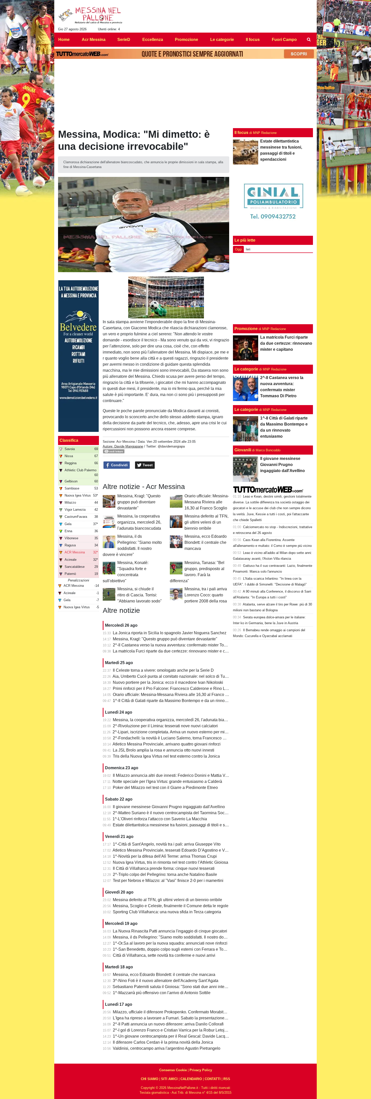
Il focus (241, 132)
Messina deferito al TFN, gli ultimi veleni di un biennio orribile (206, 522)
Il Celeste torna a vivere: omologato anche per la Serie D (163, 670)
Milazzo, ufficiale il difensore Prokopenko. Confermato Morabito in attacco (178, 1012)
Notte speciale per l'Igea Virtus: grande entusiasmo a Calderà (167, 781)
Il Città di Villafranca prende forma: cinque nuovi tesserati (164, 868)
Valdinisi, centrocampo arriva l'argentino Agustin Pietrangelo (166, 1048)
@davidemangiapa (171, 446)
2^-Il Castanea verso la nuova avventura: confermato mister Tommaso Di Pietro (183, 645)
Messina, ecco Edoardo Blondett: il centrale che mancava (205, 542)
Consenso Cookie (173, 1070)
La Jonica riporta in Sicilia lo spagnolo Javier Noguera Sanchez (169, 633)
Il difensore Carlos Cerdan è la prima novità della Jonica (163, 1042)
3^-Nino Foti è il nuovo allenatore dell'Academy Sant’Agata (165, 980)
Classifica (69, 440)
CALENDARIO (191, 1079)
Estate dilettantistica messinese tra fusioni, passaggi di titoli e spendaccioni (180, 825)
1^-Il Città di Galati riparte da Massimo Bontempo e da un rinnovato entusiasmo (183, 700)
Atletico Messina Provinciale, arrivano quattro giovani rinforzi (167, 744)
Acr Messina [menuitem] (93, 39)
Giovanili (242, 450)
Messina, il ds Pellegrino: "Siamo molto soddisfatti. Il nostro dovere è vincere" (181, 937)
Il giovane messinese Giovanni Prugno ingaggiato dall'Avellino (169, 807)
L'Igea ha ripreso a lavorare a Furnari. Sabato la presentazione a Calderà (178, 1018)
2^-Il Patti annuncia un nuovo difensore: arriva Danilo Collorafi (168, 1024)
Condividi (119, 465)
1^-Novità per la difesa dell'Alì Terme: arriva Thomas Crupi (165, 856)
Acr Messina (125, 441)
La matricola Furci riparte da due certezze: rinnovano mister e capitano (175, 651)
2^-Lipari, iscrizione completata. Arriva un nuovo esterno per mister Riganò (179, 732)
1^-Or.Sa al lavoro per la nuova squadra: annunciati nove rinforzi (170, 943)
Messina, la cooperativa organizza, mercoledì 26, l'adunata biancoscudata (139, 522)
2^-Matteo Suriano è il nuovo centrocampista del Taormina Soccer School (178, 813)
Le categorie (246, 369)
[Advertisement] (273, 288)
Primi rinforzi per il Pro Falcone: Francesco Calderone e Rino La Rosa (175, 688)
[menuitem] (309, 40)
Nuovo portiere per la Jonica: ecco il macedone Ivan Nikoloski (168, 682)
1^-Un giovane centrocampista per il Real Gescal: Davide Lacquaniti (174, 1036)
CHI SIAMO (149, 1079)
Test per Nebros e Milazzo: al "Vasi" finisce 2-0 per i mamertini (168, 880)
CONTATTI (213, 1079)
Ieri (248, 249)
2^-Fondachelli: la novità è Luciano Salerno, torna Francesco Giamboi (175, 738)
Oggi (238, 249)
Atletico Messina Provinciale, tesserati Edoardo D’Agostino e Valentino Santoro (183, 850)
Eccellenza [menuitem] (152, 39)
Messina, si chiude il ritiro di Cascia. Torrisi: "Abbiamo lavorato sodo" (139, 595)
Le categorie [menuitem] (222, 39)
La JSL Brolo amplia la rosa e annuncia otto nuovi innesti (163, 750)
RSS (226, 1079)
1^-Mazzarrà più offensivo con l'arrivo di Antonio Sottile (161, 993)
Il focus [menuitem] (253, 39)
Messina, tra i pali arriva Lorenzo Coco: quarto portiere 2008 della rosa (205, 595)
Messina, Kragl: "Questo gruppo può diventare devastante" (139, 502)
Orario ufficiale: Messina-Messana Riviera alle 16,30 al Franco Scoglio (206, 502)
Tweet (147, 465)
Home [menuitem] (64, 39)
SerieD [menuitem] (123, 39)
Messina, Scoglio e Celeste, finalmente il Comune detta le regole (170, 906)
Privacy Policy (201, 1070)
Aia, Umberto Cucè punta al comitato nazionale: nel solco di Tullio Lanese (179, 676)
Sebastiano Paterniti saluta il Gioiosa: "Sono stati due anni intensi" (172, 987)
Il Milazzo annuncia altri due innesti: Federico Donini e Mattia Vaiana (174, 775)
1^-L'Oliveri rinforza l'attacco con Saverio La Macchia (160, 819)
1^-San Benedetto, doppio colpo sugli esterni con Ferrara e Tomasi (172, 949)
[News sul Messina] (90, 15)
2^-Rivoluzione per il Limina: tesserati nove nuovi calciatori (165, 726)
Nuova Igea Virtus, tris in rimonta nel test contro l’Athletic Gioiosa (170, 862)
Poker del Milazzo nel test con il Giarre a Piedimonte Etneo (165, 787)
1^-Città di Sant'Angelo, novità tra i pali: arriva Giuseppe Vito (167, 844)
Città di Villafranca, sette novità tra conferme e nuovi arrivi (164, 955)
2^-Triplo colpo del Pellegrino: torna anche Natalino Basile (165, 874)
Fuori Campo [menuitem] (284, 39)
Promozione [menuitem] (186, 39)
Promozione (246, 328)
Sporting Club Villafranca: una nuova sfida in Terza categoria (167, 912)
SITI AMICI (169, 1079)
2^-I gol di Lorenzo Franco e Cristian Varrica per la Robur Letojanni (172, 1030)
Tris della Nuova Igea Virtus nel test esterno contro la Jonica (166, 756)
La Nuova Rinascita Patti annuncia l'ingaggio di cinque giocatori (170, 931)
